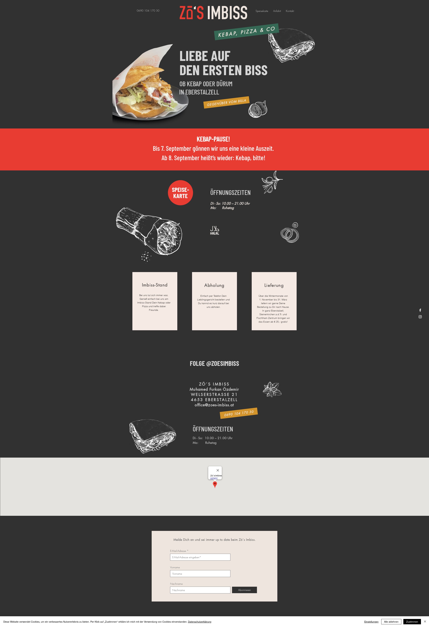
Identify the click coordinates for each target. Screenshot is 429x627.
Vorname (175, 567)
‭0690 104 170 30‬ (148, 10)
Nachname (176, 583)
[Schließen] (425, 621)
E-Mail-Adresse (178, 551)
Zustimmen (412, 621)
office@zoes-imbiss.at (214, 404)
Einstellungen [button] (371, 621)
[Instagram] (420, 317)
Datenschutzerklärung (199, 621)
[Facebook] (420, 310)
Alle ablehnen (391, 621)
